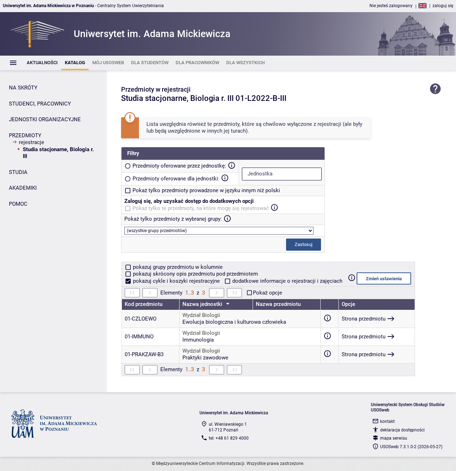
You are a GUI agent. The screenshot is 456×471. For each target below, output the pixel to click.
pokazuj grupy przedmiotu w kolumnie (177, 267)
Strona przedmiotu (363, 319)
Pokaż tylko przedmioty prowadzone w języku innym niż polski (206, 190)
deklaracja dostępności (402, 430)
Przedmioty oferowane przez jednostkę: (179, 166)
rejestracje (31, 142)
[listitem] (42, 63)
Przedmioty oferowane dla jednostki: (176, 178)
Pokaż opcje (267, 293)
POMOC (18, 204)
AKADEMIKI (23, 188)
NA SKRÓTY (23, 88)
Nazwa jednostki (203, 304)
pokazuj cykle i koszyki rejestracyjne (176, 281)
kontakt (387, 421)
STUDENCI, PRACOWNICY (40, 104)
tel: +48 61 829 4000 (229, 438)
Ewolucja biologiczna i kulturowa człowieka (234, 322)
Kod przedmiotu (143, 304)
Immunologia (198, 340)
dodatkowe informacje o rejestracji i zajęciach (286, 281)
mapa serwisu (393, 438)
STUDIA (18, 172)
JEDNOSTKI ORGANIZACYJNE (45, 119)
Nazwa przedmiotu (278, 304)
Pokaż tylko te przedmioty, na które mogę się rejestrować (201, 208)
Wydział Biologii (201, 315)
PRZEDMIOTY (25, 135)
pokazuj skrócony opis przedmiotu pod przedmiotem (194, 274)
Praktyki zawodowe (205, 357)
